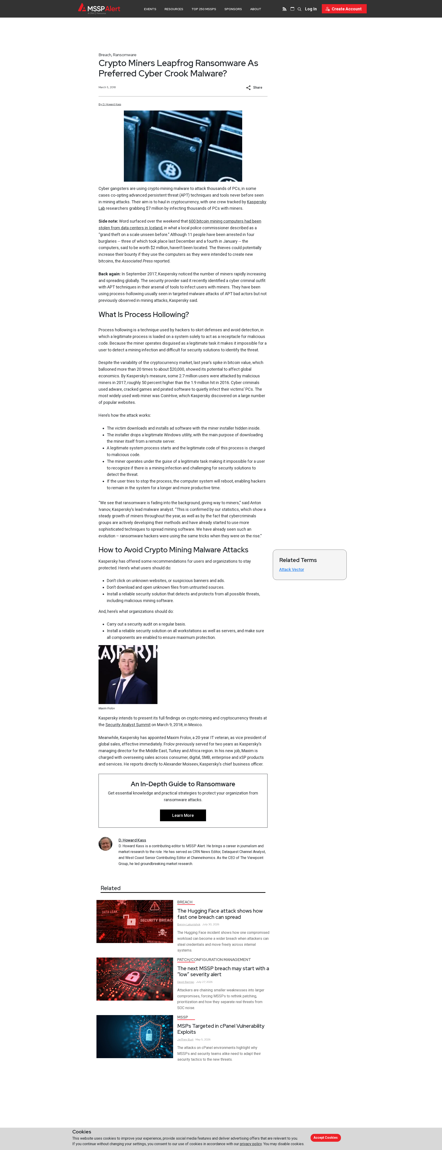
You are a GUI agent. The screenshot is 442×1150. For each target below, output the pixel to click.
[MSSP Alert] (99, 9)
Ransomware (125, 54)
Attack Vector (291, 569)
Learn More (183, 815)
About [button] (255, 9)
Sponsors (233, 9)
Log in (311, 8)
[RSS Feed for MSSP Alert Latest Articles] (284, 9)
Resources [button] (174, 9)
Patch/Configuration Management (214, 959)
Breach (105, 54)
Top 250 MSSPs (204, 9)
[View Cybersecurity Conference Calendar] (292, 9)
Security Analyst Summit (128, 724)
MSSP (182, 1017)
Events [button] (150, 9)
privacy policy (251, 1144)
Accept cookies (326, 1137)
